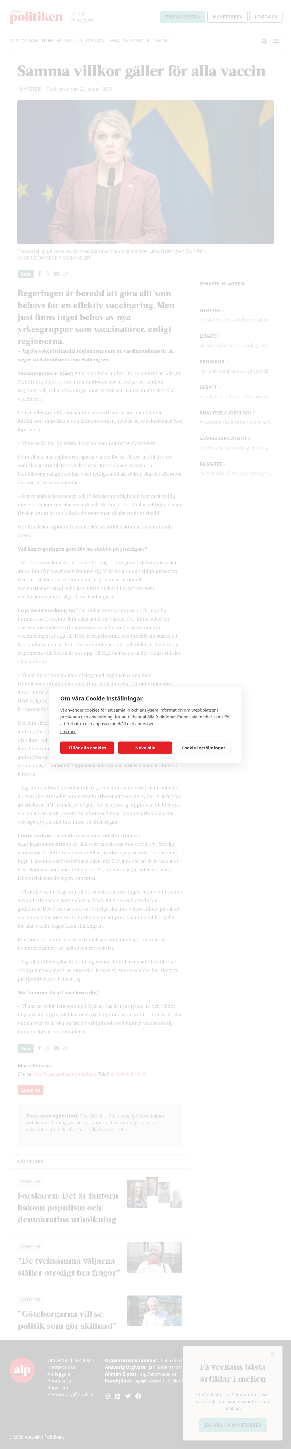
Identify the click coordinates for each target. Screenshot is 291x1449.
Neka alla (145, 748)
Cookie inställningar (203, 748)
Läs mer (68, 731)
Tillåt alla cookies (87, 748)
